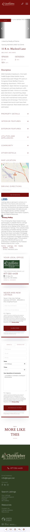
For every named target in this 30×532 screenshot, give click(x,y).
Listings (10, 246)
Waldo (20, 246)
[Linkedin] (5, 485)
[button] (2, 28)
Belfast (5, 248)
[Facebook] (2, 485)
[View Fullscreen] (3, 171)
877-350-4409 (11, 273)
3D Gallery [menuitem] (5, 500)
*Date (5, 361)
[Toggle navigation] (27, 4)
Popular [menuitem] (4, 499)
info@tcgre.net (8, 478)
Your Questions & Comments (12, 373)
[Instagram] (8, 485)
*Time (5, 367)
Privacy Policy (7, 217)
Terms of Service (14, 413)
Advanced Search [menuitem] (8, 497)
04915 (11, 248)
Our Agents (13, 280)
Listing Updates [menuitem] (7, 510)
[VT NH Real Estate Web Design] (15, 520)
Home (3, 246)
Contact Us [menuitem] (5, 508)
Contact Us (6, 280)
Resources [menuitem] (5, 512)
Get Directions (15, 195)
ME (15, 246)
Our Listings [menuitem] (6, 495)
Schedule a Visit (20, 344)
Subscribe (15, 328)
